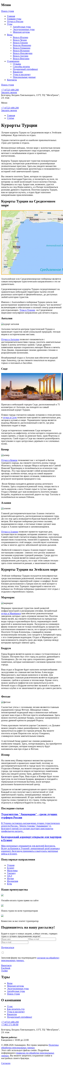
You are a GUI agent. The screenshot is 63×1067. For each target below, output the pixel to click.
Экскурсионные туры (24, 29)
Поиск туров (13, 994)
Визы (9, 34)
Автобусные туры (22, 26)
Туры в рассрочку (22, 74)
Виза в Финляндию (22, 53)
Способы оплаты (21, 66)
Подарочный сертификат (25, 69)
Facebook (5, 968)
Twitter (4, 970)
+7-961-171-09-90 (9, 1024)
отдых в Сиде (10, 417)
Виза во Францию (22, 45)
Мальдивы (12, 870)
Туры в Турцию (27, 310)
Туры (9, 24)
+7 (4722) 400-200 (10, 90)
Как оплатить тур (15, 1009)
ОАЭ (9, 876)
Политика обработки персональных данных (30, 1046)
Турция (10, 865)
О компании (13, 61)
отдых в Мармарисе (11, 613)
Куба (9, 884)
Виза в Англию (20, 56)
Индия (10, 878)
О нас (10, 1006)
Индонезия (12, 881)
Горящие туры (14, 19)
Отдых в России (15, 21)
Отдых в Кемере (9, 460)
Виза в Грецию (20, 42)
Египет (10, 868)
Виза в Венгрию (21, 58)
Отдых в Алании (9, 531)
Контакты (12, 80)
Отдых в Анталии (10, 339)
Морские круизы (21, 32)
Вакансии (18, 72)
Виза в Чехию (20, 40)
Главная (11, 16)
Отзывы (17, 64)
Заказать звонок (9, 92)
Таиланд (11, 873)
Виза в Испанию (21, 50)
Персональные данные (24, 77)
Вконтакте (6, 965)
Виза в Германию (21, 48)
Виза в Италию (20, 37)
